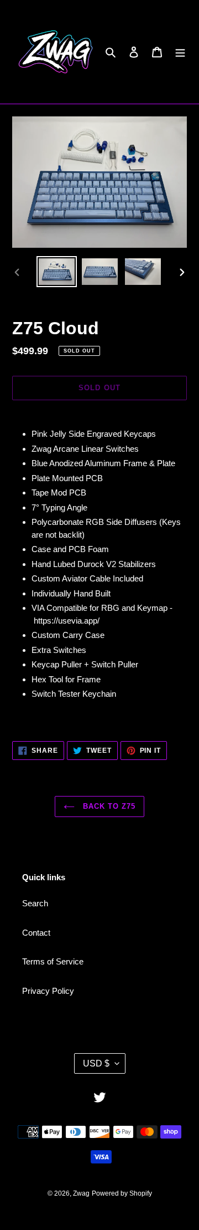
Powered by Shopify (122, 1193)
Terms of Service (52, 961)
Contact (36, 932)
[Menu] (180, 52)
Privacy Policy (48, 991)
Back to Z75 (107, 806)
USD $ (96, 1063)
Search (35, 903)
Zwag (81, 1193)
